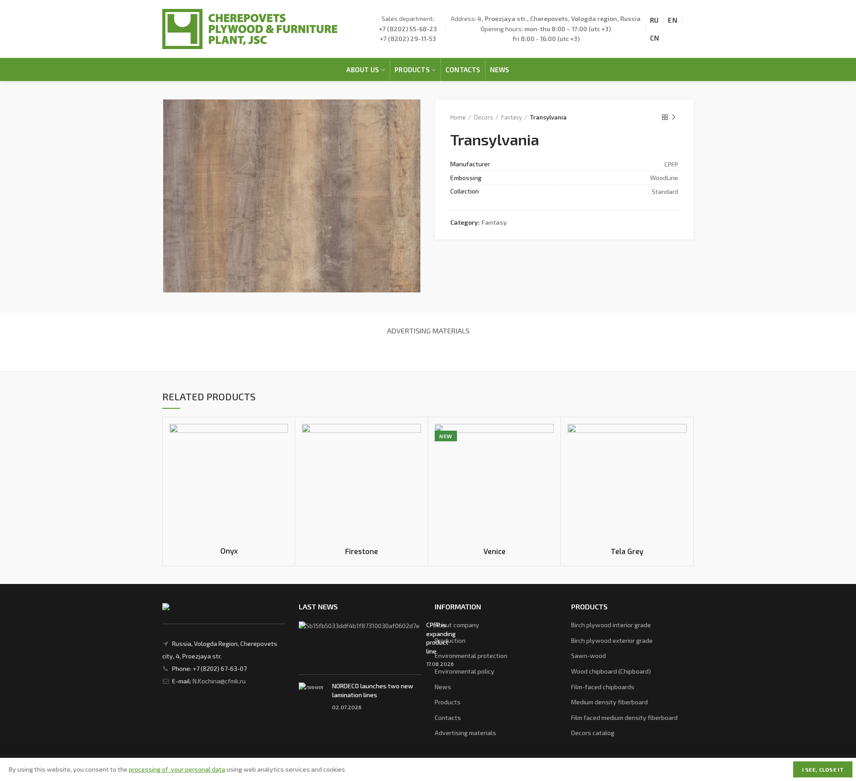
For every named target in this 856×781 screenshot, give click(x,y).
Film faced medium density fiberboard (624, 717)
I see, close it (823, 769)
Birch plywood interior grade (611, 625)
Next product (673, 117)
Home (458, 117)
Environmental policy (464, 671)
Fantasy (511, 117)
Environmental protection (471, 655)
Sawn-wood (588, 655)
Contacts (448, 717)
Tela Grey (627, 551)
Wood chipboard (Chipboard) (611, 671)
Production (450, 640)
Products (448, 702)
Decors (483, 117)
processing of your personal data (177, 769)
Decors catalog (592, 732)
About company (457, 625)
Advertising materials (428, 330)
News (443, 687)
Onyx (229, 551)
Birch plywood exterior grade (612, 640)
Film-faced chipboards (602, 687)
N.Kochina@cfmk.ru (219, 681)
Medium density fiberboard (609, 702)
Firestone (361, 551)
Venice (494, 551)
